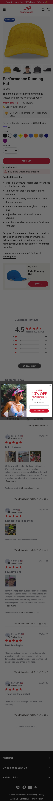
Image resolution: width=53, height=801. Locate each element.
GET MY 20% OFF (39, 411)
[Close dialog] (50, 386)
